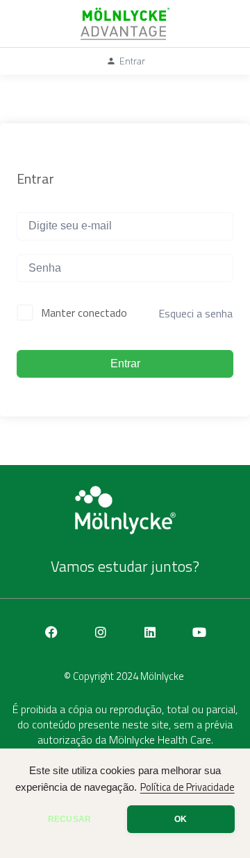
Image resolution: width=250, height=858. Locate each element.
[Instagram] (100, 632)
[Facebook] (51, 632)
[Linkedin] (150, 632)
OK (180, 819)
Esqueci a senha (195, 313)
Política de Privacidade (187, 787)
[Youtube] (199, 632)
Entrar (125, 363)
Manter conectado (84, 312)
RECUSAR (69, 819)
